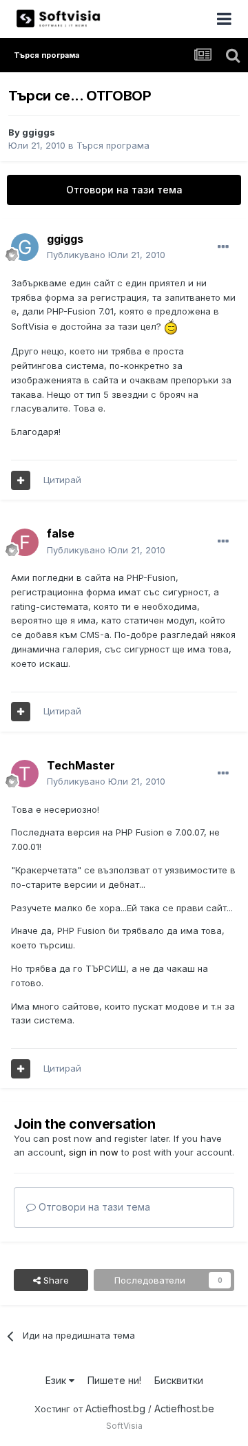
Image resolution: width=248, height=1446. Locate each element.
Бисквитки (178, 1380)
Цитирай (62, 479)
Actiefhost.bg (115, 1408)
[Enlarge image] (171, 326)
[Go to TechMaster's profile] (25, 773)
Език (57, 1380)
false (60, 533)
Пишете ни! (114, 1380)
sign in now (93, 1152)
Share (55, 1280)
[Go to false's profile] (25, 542)
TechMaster (81, 765)
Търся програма (112, 145)
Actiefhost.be (184, 1408)
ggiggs (38, 132)
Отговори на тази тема (124, 189)
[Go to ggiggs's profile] (25, 247)
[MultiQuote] (20, 480)
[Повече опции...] (223, 247)
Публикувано (106, 254)
